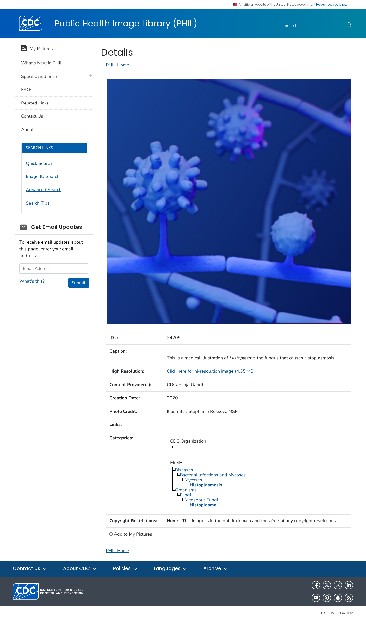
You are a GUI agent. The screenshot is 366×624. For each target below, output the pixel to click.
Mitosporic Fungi (201, 500)
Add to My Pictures (132, 534)
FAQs (26, 90)
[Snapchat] (338, 598)
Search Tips (38, 203)
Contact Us (32, 116)
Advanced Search (43, 190)
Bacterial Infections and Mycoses (213, 475)
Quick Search (39, 163)
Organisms (186, 490)
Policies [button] (122, 568)
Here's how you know (332, 4)
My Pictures (40, 49)
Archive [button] (212, 568)
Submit (78, 283)
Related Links (35, 103)
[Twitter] (327, 585)
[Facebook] (316, 585)
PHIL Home (117, 65)
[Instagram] (338, 585)
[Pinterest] (327, 598)
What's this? (32, 281)
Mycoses (193, 480)
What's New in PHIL (41, 63)
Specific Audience (39, 76)
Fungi (185, 495)
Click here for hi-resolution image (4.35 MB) (211, 371)
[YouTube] (316, 598)
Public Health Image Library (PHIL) (126, 23)
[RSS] (349, 598)
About (27, 130)
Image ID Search (42, 176)
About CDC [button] (77, 568)
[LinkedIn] (349, 585)
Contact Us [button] (27, 568)
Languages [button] (168, 568)
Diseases (184, 470)
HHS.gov (327, 613)
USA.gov (346, 613)
